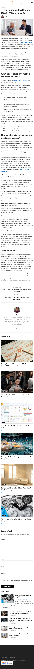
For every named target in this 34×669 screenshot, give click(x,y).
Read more (5, 607)
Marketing (5, 391)
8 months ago (5, 399)
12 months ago (12, 637)
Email (3, 566)
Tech (3, 360)
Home (2, 7)
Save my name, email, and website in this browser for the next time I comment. (17, 581)
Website (3, 573)
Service (4, 453)
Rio (7, 16)
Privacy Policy (4, 657)
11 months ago (5, 461)
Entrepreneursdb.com (5, 660)
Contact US (12, 657)
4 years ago (12, 16)
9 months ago (5, 430)
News (6, 7)
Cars (3, 515)
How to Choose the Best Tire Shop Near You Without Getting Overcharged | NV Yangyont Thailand (20, 620)
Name (3, 559)
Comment (4, 539)
